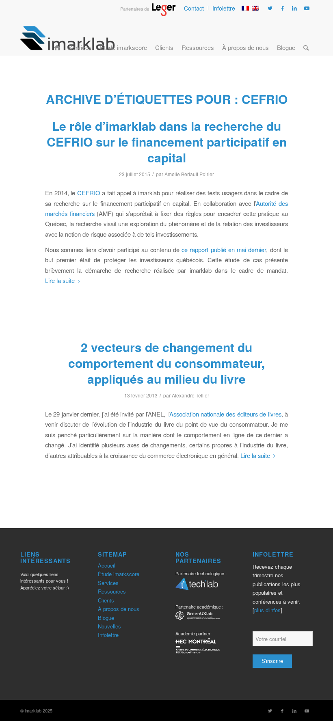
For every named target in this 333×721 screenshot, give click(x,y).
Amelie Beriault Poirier (189, 174)
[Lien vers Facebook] (282, 8)
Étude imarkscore (118, 574)
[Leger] (148, 14)
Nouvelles (109, 626)
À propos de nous (118, 609)
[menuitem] (194, 8)
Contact (194, 8)
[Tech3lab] (196, 587)
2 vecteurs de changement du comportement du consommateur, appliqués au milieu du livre (166, 362)
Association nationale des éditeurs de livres (225, 414)
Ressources (112, 591)
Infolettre (223, 8)
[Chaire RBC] (197, 616)
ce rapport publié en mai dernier (224, 249)
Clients (106, 600)
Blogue (106, 618)
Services (108, 583)
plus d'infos (267, 610)
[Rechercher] (306, 38)
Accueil (106, 565)
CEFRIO (88, 192)
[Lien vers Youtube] (307, 8)
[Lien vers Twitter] (270, 8)
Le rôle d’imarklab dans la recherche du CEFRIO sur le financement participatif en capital (167, 141)
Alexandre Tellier (190, 395)
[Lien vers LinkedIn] (294, 8)
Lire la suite (60, 280)
